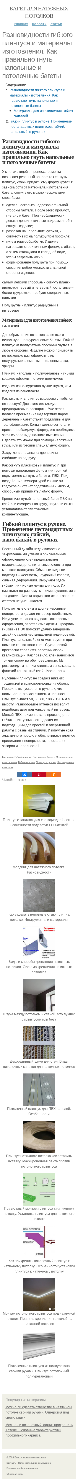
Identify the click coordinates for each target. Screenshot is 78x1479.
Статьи (56, 23)
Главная (21, 23)
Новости (39, 23)
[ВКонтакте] (24, 774)
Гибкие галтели (26, 762)
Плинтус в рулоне (46, 762)
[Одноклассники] (53, 774)
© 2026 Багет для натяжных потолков (26, 1457)
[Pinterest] (39, 774)
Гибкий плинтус (23, 757)
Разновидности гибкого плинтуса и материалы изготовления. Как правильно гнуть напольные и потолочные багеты (37, 97)
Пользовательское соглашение (34, 1462)
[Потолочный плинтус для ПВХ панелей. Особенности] (39, 1103)
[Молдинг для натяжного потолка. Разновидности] (39, 861)
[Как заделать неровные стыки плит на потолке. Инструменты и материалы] (39, 908)
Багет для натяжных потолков (39, 12)
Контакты (11, 1462)
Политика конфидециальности (22, 1467)
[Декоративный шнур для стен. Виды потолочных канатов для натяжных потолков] (39, 1056)
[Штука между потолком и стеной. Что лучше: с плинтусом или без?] (39, 1008)
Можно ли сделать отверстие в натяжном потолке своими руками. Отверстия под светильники (38, 1412)
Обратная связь (14, 1473)
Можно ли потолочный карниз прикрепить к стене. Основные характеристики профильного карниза (39, 1430)
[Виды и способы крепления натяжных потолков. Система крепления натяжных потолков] (39, 956)
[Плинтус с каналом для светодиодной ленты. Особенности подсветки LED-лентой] (39, 814)
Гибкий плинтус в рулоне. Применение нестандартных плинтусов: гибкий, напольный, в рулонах (41, 126)
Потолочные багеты (44, 757)
